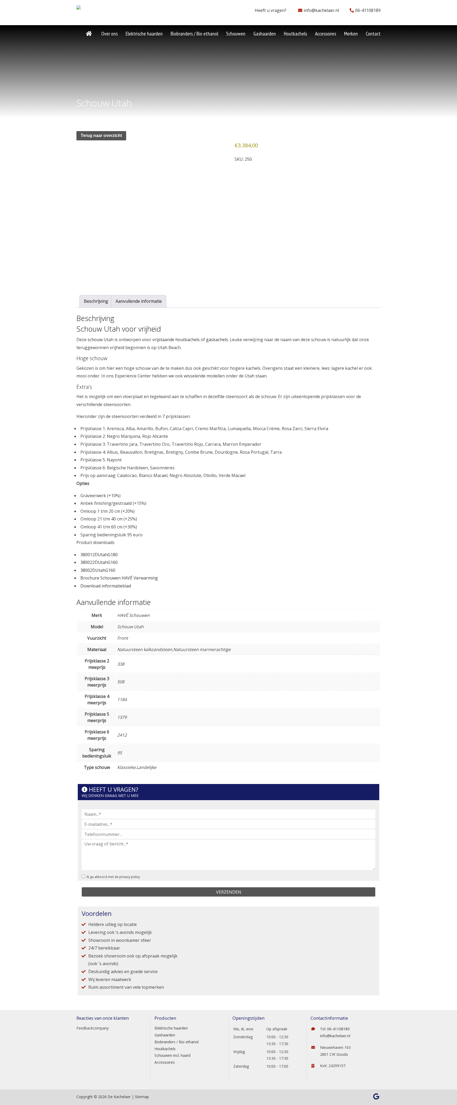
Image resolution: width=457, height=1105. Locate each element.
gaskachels (217, 339)
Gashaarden (164, 1034)
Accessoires (164, 1062)
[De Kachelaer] (91, 9)
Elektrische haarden (171, 1028)
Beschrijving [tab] (96, 301)
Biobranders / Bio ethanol (176, 1041)
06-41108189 (368, 10)
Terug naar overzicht (101, 135)
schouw (95, 339)
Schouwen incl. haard (172, 1055)
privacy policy (129, 877)
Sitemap (142, 1096)
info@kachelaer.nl (321, 10)
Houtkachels (165, 1048)
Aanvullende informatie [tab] (139, 301)
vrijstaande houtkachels (176, 339)
